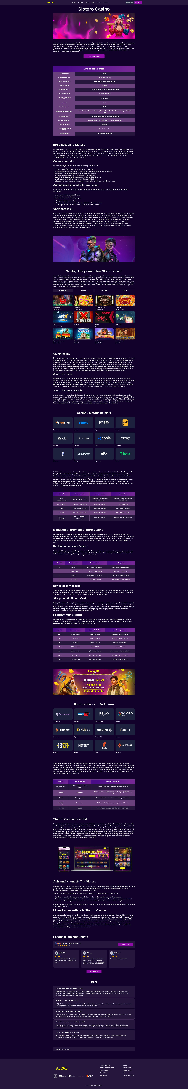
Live (82, 290)
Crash (103, 290)
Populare (61, 290)
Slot (124, 290)
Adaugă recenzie (125, 944)
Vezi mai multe (94, 971)
